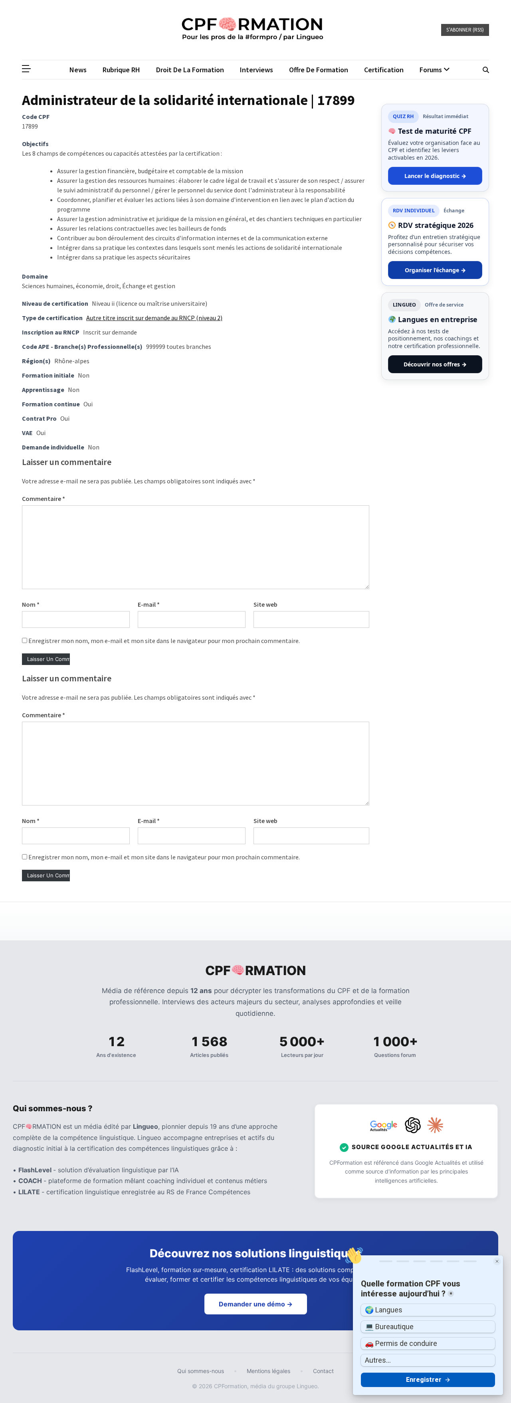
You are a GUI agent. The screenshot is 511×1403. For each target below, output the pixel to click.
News (78, 69)
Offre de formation (318, 69)
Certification (384, 69)
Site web (265, 604)
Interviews (256, 69)
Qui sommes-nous (200, 1370)
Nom (31, 604)
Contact (323, 1370)
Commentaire (43, 499)
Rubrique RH (121, 69)
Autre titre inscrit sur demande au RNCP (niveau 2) (154, 318)
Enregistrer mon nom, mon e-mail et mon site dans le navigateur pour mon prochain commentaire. (164, 641)
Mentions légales (268, 1370)
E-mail (149, 604)
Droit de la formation (190, 69)
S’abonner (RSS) (465, 29)
